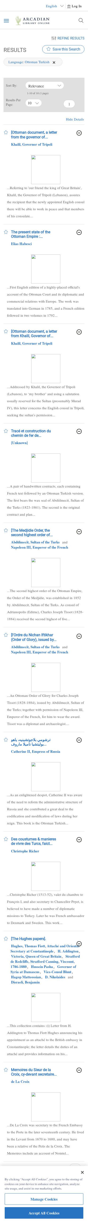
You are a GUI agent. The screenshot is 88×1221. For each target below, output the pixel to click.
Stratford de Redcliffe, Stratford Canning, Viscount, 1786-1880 (45, 961)
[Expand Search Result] (79, 133)
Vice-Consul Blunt (57, 971)
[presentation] (46, 169)
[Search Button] (81, 20)
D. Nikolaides (55, 976)
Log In (77, 6)
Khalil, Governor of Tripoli (31, 144)
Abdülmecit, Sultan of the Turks (35, 542)
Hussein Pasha (42, 966)
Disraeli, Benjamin (25, 982)
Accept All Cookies (44, 1213)
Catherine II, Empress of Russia (35, 751)
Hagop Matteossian (26, 976)
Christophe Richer (25, 851)
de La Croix (20, 1081)
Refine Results (70, 38)
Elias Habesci (21, 243)
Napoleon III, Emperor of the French (39, 547)
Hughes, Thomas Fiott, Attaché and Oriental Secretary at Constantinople (45, 948)
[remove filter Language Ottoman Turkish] (53, 61)
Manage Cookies (44, 1199)
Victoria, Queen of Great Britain (36, 956)
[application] (54, 62)
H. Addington (68, 951)
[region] (44, 1193)
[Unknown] (19, 442)
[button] (6, 132)
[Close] (82, 1172)
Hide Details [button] (75, 119)
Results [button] (14, 50)
